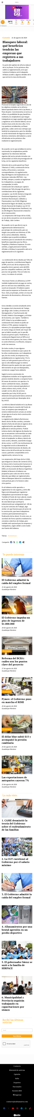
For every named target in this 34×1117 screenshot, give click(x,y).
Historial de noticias (17, 1070)
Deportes (17, 1082)
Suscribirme (17, 1036)
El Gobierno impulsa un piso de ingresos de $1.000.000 (16, 620)
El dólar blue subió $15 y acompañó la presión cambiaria (16, 739)
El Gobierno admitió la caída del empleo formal (16, 581)
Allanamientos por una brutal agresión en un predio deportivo (17, 929)
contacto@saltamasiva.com (17, 1101)
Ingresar (18, 1095)
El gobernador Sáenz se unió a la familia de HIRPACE (17, 965)
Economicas (12, 536)
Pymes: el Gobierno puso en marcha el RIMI (16, 700)
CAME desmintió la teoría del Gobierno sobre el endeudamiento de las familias (16, 825)
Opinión (17, 1074)
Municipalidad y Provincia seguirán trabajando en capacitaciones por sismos (13, 1003)
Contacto (17, 1066)
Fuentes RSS (17, 1091)
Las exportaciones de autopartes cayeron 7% (15, 779)
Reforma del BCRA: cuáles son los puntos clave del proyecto (14, 661)
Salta (17, 1078)
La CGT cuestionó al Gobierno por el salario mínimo (15, 862)
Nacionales (17, 1086)
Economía (6, 38)
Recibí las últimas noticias (13, 1021)
